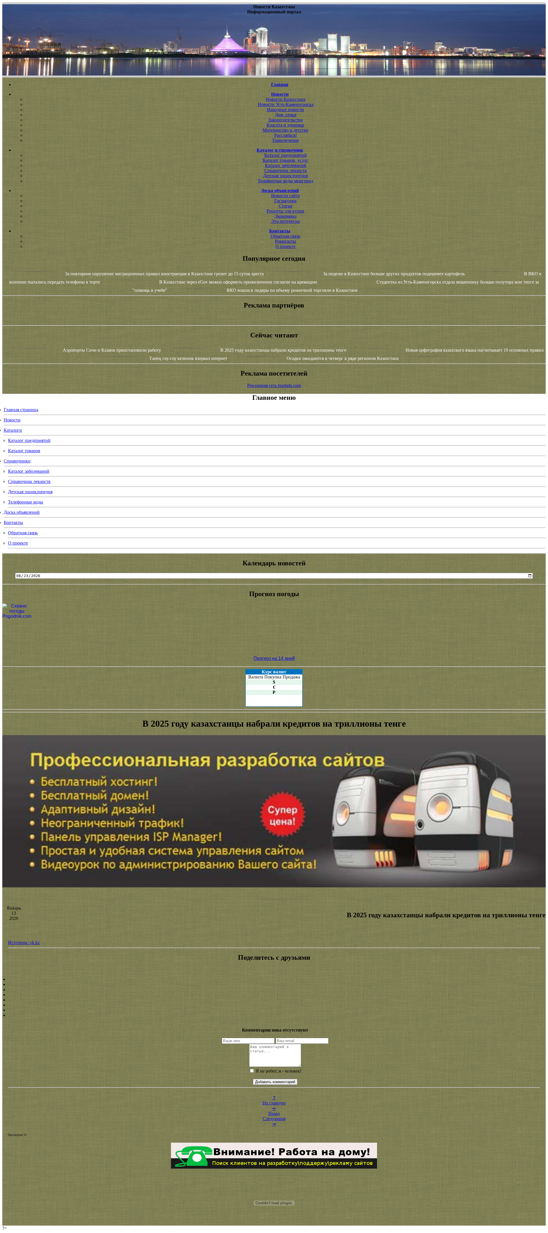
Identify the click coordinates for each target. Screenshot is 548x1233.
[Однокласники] (274, 1010)
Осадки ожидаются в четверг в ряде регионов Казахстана (343, 358)
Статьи (285, 205)
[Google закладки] (274, 989)
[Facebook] (274, 999)
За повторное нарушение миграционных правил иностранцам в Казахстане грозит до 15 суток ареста (164, 273)
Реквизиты (285, 241)
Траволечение (285, 140)
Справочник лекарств (285, 170)
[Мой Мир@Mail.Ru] (274, 1015)
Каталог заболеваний (285, 165)
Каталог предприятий (285, 155)
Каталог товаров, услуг (285, 160)
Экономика (286, 216)
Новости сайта (285, 195)
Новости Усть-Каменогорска (285, 104)
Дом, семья (285, 114)
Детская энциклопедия (285, 175)
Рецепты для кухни (285, 211)
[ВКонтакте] (274, 994)
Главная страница (21, 409)
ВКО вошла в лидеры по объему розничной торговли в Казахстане (292, 290)
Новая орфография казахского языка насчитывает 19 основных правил (475, 350)
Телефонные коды (25, 502)
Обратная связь (285, 236)
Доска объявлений (22, 512)
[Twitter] (274, 1005)
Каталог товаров (24, 450)
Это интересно (285, 221)
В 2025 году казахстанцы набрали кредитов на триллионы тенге (283, 350)
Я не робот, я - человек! (278, 1071)
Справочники (17, 460)
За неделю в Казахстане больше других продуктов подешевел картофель (394, 273)
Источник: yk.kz (24, 942)
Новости (12, 419)
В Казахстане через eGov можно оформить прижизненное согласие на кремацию (238, 282)
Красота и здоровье (285, 125)
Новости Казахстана (285, 99)
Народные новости (285, 109)
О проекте (285, 246)
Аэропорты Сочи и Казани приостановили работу (112, 350)
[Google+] (274, 984)
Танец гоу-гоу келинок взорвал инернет (188, 358)
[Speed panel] (274, 979)
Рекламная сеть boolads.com (274, 385)
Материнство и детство (285, 130)
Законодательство (285, 119)
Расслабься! (285, 135)
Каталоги (13, 430)
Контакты (13, 522)
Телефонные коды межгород (285, 180)
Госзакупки (285, 200)
